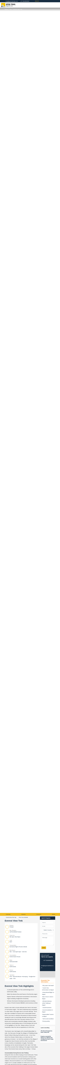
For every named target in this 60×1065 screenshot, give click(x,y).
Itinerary (23, 914)
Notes (53, 914)
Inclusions (38, 914)
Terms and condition (48, 1019)
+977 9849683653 (48, 960)
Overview (8, 914)
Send (43, 948)
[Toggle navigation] (57, 5)
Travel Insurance (46, 1007)
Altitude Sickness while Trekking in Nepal (47, 1003)
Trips (10, 9)
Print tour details (23, 917)
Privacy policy (46, 1021)
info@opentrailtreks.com (47, 966)
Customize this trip (11, 917)
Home (6, 9)
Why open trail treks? (48, 985)
